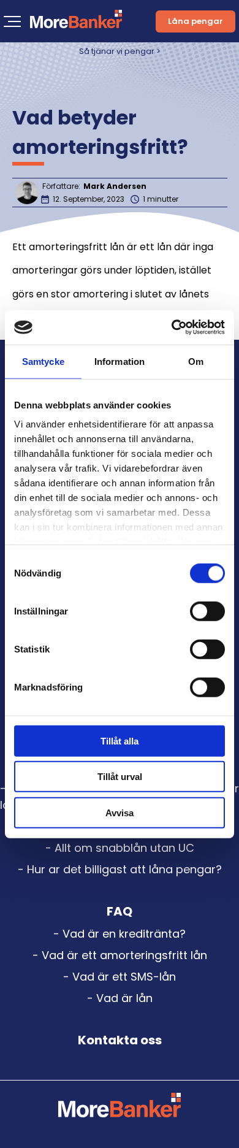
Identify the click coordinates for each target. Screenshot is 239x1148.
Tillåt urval (119, 776)
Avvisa (119, 812)
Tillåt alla (119, 740)
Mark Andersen (114, 186)
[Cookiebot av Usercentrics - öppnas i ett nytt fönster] (172, 327)
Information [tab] (119, 361)
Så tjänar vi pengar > (120, 51)
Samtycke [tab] (43, 361)
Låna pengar (195, 21)
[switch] (207, 611)
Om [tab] (195, 361)
